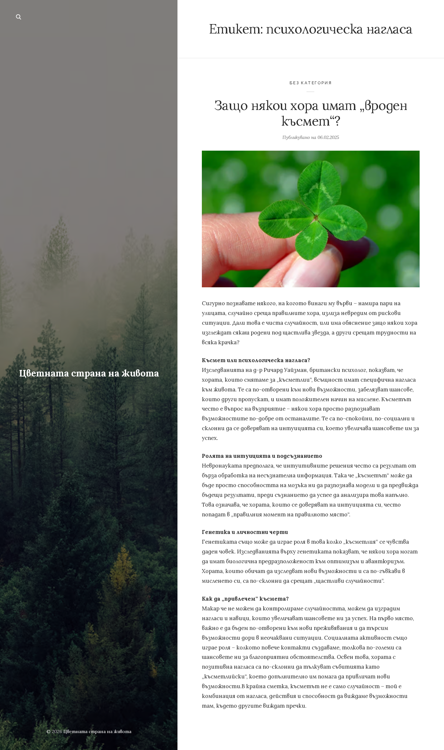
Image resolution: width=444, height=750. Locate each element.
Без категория (311, 82)
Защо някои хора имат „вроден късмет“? (310, 113)
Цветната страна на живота (89, 373)
